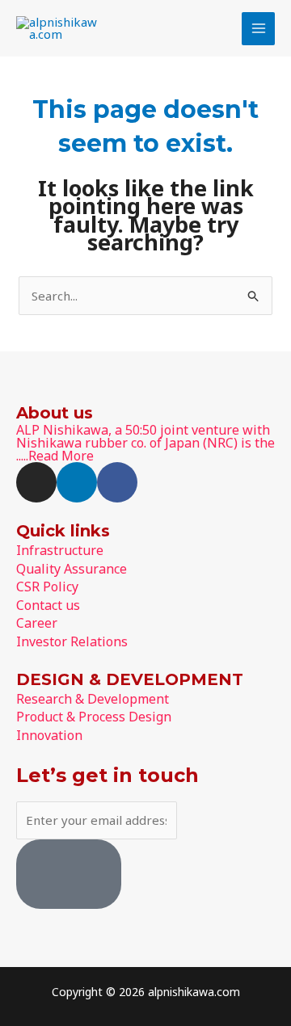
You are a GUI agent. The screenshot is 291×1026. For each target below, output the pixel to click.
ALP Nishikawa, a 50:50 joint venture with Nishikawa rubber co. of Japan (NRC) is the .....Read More (145, 443)
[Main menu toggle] (258, 28)
